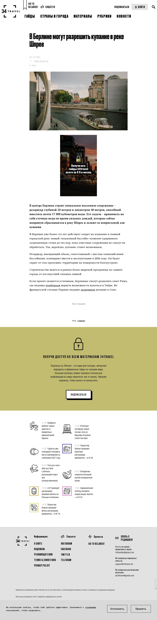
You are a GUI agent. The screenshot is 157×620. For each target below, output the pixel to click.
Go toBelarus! (33, 5)
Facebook (66, 549)
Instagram (66, 543)
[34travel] (11, 11)
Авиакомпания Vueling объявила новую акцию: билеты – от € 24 (84, 492)
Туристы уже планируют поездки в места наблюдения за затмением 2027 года (51, 453)
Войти (141, 7)
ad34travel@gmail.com (124, 575)
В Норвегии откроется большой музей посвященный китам (83, 476)
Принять (141, 608)
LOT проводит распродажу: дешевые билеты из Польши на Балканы (50, 492)
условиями (90, 607)
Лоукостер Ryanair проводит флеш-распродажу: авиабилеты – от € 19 (51, 509)
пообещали (53, 285)
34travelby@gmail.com (124, 552)
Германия (81, 321)
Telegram (66, 560)
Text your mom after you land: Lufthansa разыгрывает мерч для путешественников (51, 473)
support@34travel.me (124, 564)
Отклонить (117, 608)
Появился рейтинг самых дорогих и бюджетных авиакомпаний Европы (49, 430)
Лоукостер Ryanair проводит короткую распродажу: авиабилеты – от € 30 (84, 451)
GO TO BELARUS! (96, 543)
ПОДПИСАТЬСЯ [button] (78, 394)
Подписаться (121, 7)
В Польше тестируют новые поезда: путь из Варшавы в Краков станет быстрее (82, 432)
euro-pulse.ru (41, 61)
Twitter (65, 554)
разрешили (88, 290)
